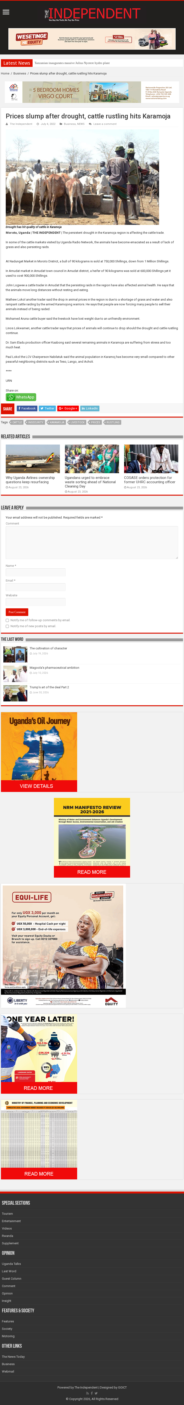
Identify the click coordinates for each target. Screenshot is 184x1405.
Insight (6, 1301)
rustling (113, 422)
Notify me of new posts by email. (33, 626)
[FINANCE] (39, 1139)
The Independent (21, 124)
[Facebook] (91, 1393)
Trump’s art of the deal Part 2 (49, 687)
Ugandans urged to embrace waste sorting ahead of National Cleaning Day (90, 482)
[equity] (63, 945)
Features (8, 1321)
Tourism (7, 1213)
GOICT (122, 1387)
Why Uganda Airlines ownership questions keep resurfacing (30, 480)
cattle (17, 422)
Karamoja (57, 422)
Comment (12, 523)
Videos (7, 1228)
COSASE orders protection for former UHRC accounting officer (149, 480)
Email (10, 580)
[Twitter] (96, 1393)
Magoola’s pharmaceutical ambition (54, 667)
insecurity (35, 422)
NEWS (81, 124)
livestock (78, 422)
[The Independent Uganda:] (92, 13)
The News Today (13, 1356)
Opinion (7, 1293)
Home (5, 73)
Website (11, 595)
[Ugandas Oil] (39, 751)
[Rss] (87, 1393)
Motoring (8, 1336)
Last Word (9, 1271)
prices (95, 422)
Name (11, 565)
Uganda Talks (11, 1264)
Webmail (8, 1371)
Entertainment (11, 1221)
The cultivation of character (48, 648)
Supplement (10, 1243)
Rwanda (7, 1236)
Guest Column (11, 1278)
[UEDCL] (39, 1053)
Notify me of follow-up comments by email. (40, 620)
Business (19, 73)
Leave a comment (105, 124)
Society (7, 1329)
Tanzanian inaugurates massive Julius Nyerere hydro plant (72, 63)
